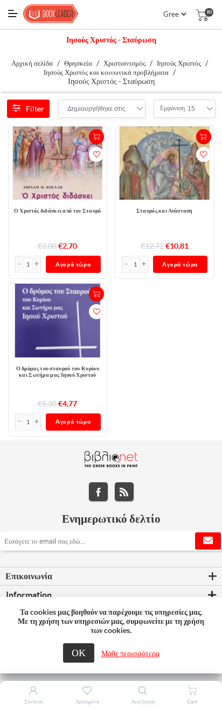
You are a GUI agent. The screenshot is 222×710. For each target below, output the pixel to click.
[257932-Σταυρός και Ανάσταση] (164, 163)
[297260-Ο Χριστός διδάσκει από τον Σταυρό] (58, 163)
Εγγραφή (208, 541)
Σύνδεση (33, 702)
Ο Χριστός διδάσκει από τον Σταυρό (57, 211)
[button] (37, 264)
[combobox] (96, 109)
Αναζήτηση (143, 702)
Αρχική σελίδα (32, 63)
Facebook (98, 491)
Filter (35, 108)
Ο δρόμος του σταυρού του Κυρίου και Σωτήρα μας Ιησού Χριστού (57, 371)
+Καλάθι (96, 136)
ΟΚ (79, 652)
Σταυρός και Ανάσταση (164, 211)
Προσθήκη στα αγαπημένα (96, 154)
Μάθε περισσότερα (130, 653)
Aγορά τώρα (73, 264)
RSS (124, 491)
